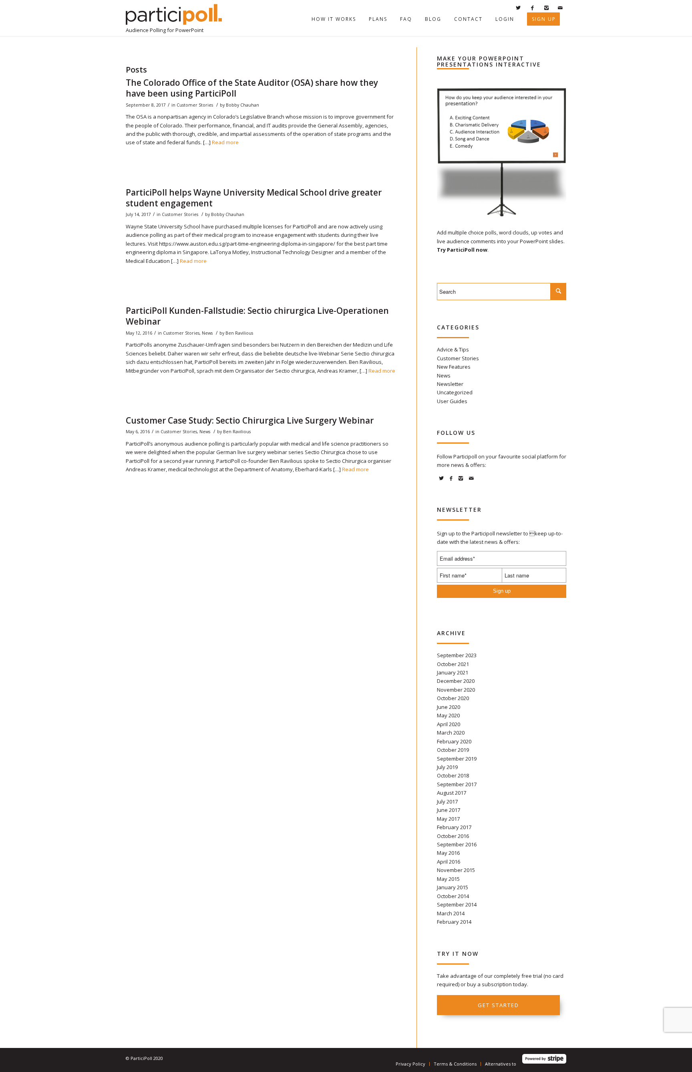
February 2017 (454, 827)
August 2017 (451, 792)
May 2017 (448, 818)
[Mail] (560, 8)
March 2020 (451, 732)
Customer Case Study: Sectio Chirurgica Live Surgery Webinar (250, 420)
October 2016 (453, 836)
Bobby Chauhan (242, 105)
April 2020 (448, 724)
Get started (498, 1005)
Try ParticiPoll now (462, 249)
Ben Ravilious (239, 333)
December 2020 (456, 680)
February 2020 (454, 741)
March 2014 (451, 913)
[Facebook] (532, 8)
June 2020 (448, 707)
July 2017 (447, 801)
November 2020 (456, 689)
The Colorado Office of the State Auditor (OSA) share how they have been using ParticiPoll (252, 88)
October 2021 (453, 664)
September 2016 (457, 844)
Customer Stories (195, 105)
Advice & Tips (453, 349)
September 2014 (457, 904)
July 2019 (447, 767)
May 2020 (448, 715)
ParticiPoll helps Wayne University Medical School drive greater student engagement (254, 198)
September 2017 (457, 784)
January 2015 (452, 887)
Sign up (502, 591)
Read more (225, 142)
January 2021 (452, 672)
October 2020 (453, 698)
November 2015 (456, 870)
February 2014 (454, 921)
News (207, 333)
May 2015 (448, 878)
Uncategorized (455, 392)
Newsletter (450, 384)
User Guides (452, 401)
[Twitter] (518, 8)
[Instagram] (546, 8)
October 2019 (453, 749)
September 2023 (457, 655)
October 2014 (453, 896)
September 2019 (457, 758)
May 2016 (448, 852)
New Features (454, 366)
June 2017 (448, 810)
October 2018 (453, 775)
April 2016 (448, 861)
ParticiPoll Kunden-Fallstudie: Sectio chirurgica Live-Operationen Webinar (257, 316)
